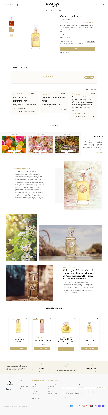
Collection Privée (24, 386)
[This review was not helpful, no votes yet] (34, 111)
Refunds (34, 386)
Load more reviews (54, 125)
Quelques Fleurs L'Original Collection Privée (65, 341)
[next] (103, 331)
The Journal (50, 388)
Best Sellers (22, 384)
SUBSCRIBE (100, 388)
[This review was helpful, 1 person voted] (90, 116)
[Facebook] (63, 397)
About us (52, 10)
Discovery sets (23, 388)
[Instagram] (65, 397)
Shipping (34, 384)
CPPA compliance (36, 396)
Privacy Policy (35, 391)
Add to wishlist (66, 52)
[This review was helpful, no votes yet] (32, 111)
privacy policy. (79, 393)
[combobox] (91, 89)
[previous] (4, 331)
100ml (62, 34)
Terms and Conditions (37, 388)
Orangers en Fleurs (89, 340)
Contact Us (60, 10)
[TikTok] (68, 397)
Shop (46, 10)
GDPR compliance (36, 398)
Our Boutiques (51, 386)
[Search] (94, 5)
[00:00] (35, 34)
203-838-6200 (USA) (52, 393)
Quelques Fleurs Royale (42, 340)
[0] (100, 4)
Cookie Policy (35, 393)
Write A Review (89, 77)
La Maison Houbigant (52, 384)
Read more (80, 110)
